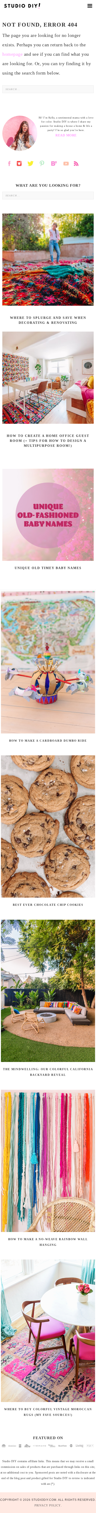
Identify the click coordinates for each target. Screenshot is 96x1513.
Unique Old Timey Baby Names (48, 568)
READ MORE (66, 135)
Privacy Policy (47, 1505)
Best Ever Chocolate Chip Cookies (48, 905)
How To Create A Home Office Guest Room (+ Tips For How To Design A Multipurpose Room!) (48, 441)
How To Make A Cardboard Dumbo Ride (48, 740)
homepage (12, 54)
